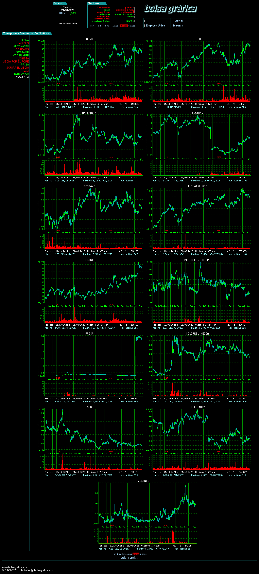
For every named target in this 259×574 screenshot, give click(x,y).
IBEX (67, 13)
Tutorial (178, 20)
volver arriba (129, 557)
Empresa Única (155, 25)
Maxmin (178, 25)
